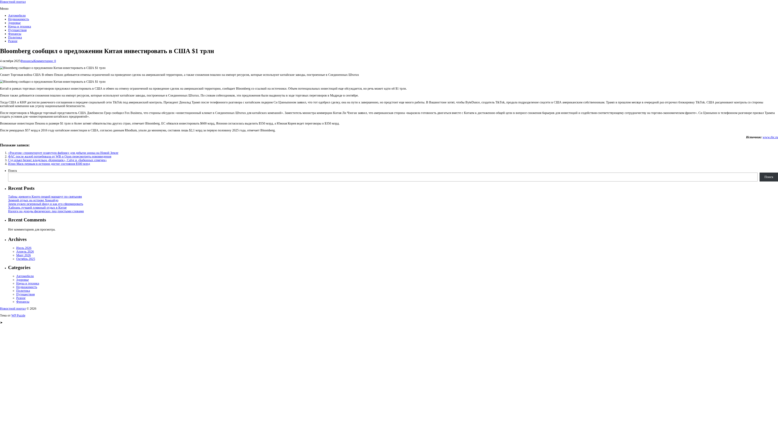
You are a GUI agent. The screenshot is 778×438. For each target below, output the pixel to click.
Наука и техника (19, 26)
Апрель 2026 (25, 251)
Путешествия (17, 30)
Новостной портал (13, 1)
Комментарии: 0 (45, 61)
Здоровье (14, 23)
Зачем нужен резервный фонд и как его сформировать (45, 204)
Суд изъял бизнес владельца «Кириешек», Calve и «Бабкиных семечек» (57, 160)
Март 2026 (23, 255)
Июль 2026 (23, 248)
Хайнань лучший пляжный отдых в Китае (37, 207)
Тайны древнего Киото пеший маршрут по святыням (45, 196)
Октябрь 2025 (25, 259)
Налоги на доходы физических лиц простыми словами (46, 211)
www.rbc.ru (770, 137)
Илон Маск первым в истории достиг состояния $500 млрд (49, 163)
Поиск (12, 170)
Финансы (14, 33)
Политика (15, 37)
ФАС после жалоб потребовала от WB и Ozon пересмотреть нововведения (59, 156)
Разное (12, 41)
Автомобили (17, 15)
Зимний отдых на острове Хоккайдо (33, 200)
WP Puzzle (18, 315)
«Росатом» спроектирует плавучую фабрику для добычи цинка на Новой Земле (63, 153)
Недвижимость (18, 19)
